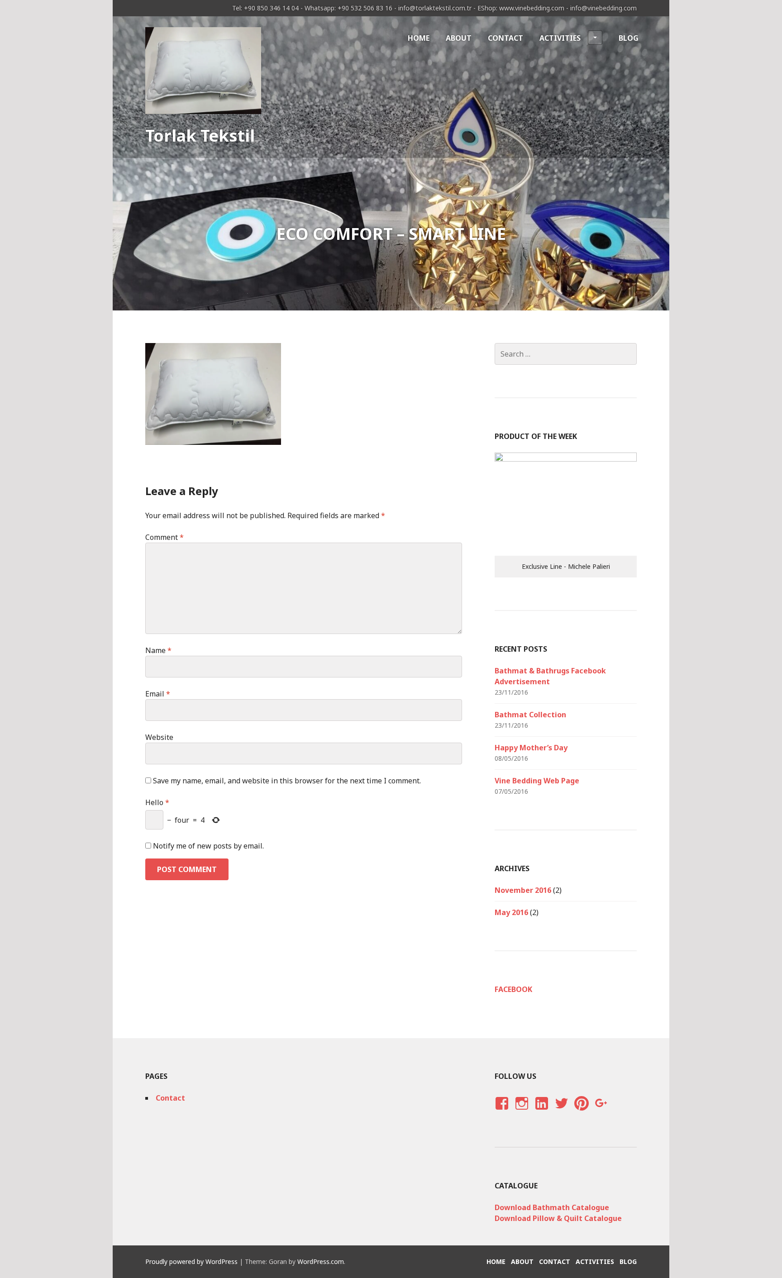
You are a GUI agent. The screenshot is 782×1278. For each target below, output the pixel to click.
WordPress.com (320, 1261)
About (459, 38)
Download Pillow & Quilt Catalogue (558, 1218)
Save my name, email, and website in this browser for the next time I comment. (287, 781)
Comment (164, 537)
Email (157, 694)
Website (159, 737)
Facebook (513, 989)
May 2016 (511, 912)
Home (418, 38)
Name (158, 650)
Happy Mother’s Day (531, 748)
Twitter (561, 1112)
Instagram (522, 1112)
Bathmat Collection (530, 715)
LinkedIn (541, 1112)
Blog (629, 38)
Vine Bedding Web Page (537, 781)
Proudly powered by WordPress (191, 1261)
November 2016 (523, 890)
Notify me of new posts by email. (208, 846)
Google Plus (600, 1112)
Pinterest (581, 1112)
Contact (505, 38)
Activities (560, 38)
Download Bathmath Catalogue (552, 1207)
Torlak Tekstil (200, 135)
